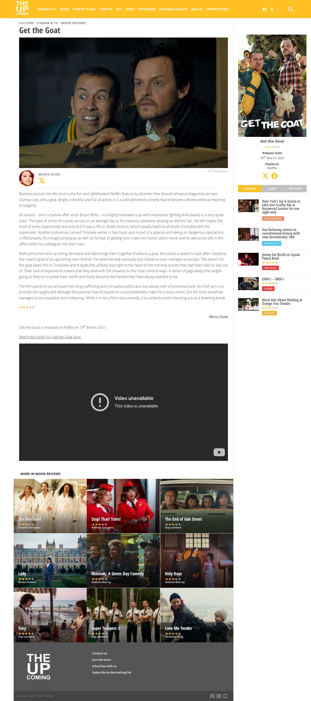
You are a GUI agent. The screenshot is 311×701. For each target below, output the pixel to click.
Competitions (217, 9)
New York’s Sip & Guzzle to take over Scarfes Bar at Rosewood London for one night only (281, 206)
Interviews (147, 9)
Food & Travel (84, 9)
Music (64, 9)
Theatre (105, 9)
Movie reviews (73, 23)
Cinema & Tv (46, 9)
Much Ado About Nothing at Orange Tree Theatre (282, 301)
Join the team (101, 660)
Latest (272, 188)
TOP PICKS (295, 188)
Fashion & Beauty (173, 9)
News (130, 9)
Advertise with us (104, 666)
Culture (26, 23)
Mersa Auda (49, 174)
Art (119, 9)
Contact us (99, 653)
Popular (249, 188)
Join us (197, 9)
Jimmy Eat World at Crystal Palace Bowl (281, 256)
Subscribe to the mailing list (111, 672)
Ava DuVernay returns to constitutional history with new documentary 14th (281, 233)
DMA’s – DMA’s (273, 279)
